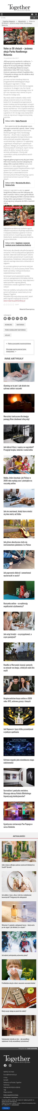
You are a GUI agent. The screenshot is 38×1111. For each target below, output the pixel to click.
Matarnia (20, 325)
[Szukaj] (34, 17)
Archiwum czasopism (11, 1097)
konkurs (8, 325)
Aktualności (22, 21)
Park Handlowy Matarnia (15, 330)
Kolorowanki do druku (11, 1095)
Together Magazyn (9, 21)
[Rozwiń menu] (1, 14)
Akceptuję (5, 1108)
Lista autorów (32, 1048)
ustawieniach (15, 1105)
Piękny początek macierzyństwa (19, 343)
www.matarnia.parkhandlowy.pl (14, 301)
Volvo (7, 335)
